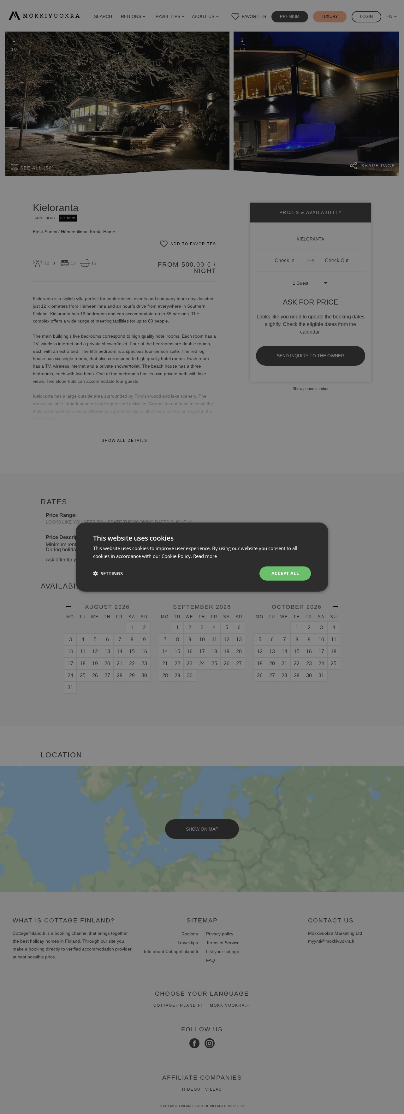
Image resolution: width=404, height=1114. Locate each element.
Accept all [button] (285, 573)
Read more (205, 556)
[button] (108, 573)
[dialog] (202, 557)
